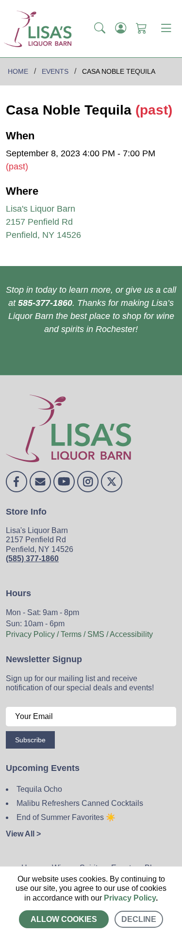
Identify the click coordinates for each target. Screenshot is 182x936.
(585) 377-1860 (32, 558)
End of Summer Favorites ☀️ (66, 817)
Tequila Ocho (39, 789)
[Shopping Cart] (141, 28)
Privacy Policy (130, 898)
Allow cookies (64, 919)
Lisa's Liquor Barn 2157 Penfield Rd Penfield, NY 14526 (43, 222)
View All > (23, 834)
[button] (99, 28)
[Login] (120, 28)
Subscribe (30, 740)
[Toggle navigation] (166, 28)
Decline (138, 919)
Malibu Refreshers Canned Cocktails (80, 803)
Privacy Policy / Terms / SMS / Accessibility (79, 634)
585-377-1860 (45, 303)
